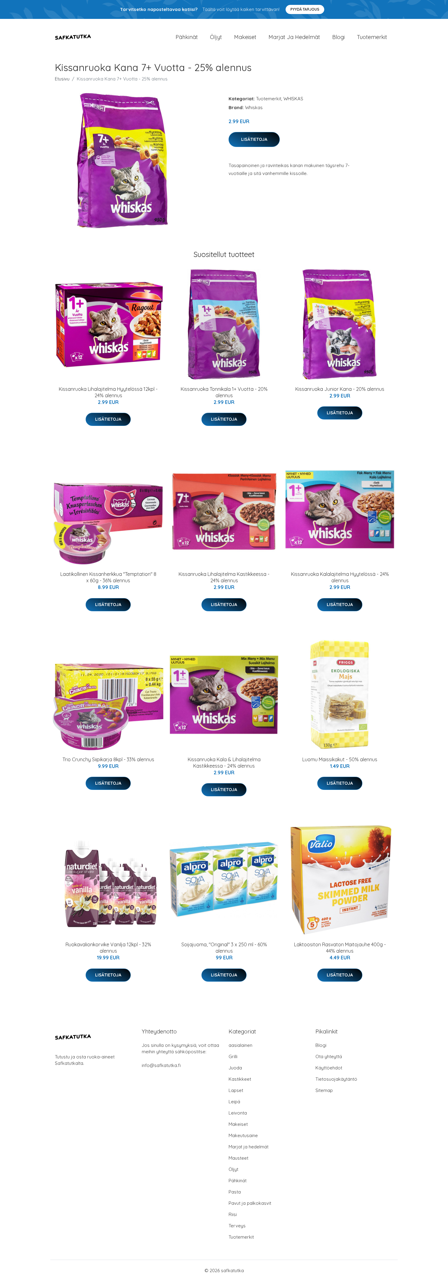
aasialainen (240, 1045)
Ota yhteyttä (328, 1056)
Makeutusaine (243, 1135)
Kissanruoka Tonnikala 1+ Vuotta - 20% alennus (224, 392)
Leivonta (238, 1113)
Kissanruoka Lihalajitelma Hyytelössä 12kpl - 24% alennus (108, 392)
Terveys (237, 1226)
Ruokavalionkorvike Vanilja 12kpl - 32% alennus (108, 947)
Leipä (234, 1101)
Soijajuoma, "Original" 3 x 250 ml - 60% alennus (224, 947)
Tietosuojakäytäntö (336, 1079)
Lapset (236, 1090)
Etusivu (62, 79)
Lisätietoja (254, 139)
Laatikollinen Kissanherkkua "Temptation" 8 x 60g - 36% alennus (108, 577)
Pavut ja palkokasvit (250, 1203)
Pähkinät (187, 37)
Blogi (338, 37)
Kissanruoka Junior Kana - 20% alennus (339, 389)
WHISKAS (293, 99)
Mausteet (238, 1158)
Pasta (235, 1192)
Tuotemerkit (372, 37)
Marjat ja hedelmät (294, 37)
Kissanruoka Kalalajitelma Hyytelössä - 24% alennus (340, 577)
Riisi (233, 1214)
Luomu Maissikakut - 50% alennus (339, 759)
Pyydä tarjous (304, 9)
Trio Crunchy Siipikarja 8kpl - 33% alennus (108, 759)
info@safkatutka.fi (161, 1065)
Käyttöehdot (328, 1068)
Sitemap (324, 1090)
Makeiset (245, 37)
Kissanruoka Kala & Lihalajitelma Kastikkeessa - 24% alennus (224, 762)
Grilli (233, 1056)
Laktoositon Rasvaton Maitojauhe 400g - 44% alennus (340, 947)
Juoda (235, 1068)
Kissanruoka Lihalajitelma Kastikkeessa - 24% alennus (224, 577)
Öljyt (216, 37)
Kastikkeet (240, 1079)
